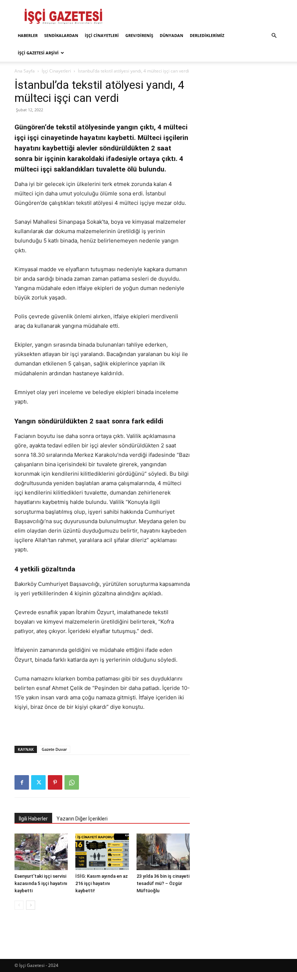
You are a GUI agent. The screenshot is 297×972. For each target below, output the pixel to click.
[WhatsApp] (71, 782)
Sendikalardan (61, 35)
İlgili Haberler (33, 819)
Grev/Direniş (139, 35)
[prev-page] (19, 905)
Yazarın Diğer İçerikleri (82, 819)
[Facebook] (21, 782)
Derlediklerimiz (207, 35)
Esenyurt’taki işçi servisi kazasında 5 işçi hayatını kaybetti (40, 883)
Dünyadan (171, 35)
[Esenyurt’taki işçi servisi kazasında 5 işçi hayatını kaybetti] (41, 852)
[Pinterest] (55, 782)
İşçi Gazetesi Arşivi (38, 52)
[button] (274, 35)
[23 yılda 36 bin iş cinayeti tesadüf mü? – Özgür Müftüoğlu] (163, 852)
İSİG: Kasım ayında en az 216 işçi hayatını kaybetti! (101, 883)
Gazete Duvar (54, 749)
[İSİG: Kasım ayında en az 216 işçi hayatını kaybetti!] (102, 852)
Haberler (28, 35)
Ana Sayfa (24, 71)
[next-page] (30, 905)
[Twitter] (38, 782)
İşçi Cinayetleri (102, 35)
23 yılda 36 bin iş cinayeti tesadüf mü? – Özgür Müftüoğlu (163, 883)
